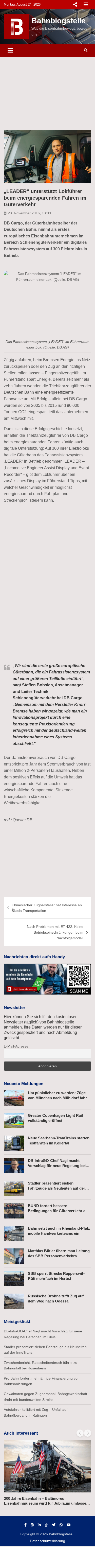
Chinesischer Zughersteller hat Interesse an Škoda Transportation (47, 908)
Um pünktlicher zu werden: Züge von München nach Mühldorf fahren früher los (59, 1098)
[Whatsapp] (61, 1525)
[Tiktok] (46, 1525)
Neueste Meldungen (23, 1083)
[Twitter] (54, 1525)
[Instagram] (32, 1525)
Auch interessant (21, 1433)
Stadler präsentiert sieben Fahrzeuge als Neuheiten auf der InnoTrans (56, 1188)
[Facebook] (25, 1525)
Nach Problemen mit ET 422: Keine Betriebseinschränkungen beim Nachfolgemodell (55, 932)
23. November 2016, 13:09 (29, 213)
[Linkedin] (39, 1525)
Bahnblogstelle (58, 20)
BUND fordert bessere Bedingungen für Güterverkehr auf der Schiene (58, 1211)
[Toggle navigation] (10, 50)
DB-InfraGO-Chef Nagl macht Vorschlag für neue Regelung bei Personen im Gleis (57, 1165)
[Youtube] (69, 1525)
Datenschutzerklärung (47, 1541)
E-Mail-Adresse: (16, 1046)
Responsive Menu (75, 4)
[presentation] (80, 1433)
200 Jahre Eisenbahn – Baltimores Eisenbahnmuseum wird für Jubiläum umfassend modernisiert (47, 1503)
